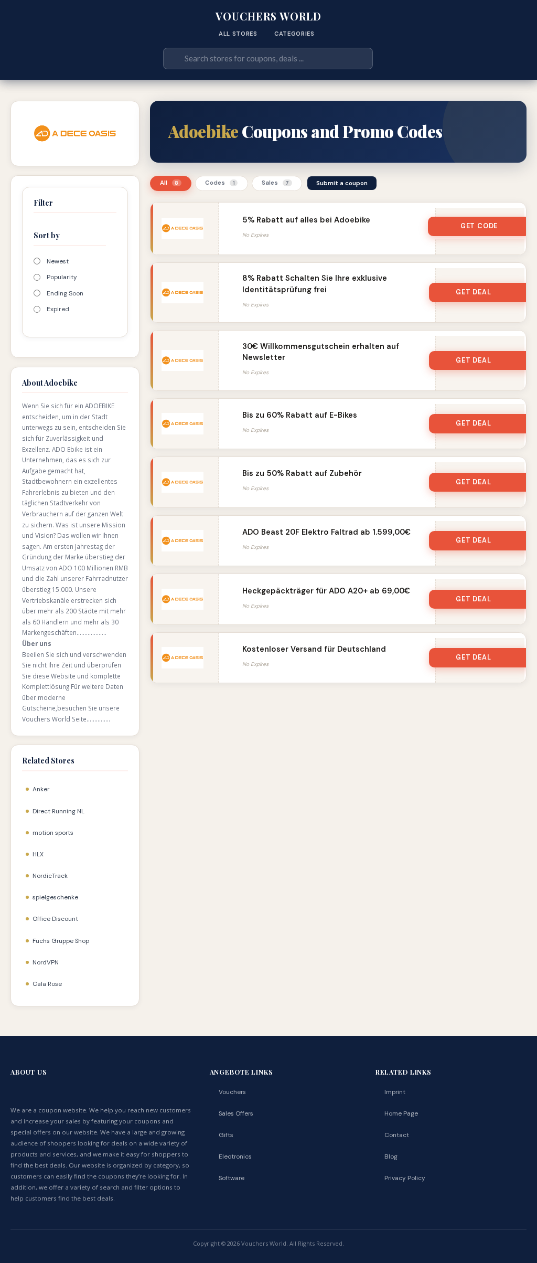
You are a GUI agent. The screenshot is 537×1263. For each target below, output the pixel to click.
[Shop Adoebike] (75, 132)
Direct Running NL (58, 811)
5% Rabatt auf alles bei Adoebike (306, 220)
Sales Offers (236, 1113)
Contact (396, 1135)
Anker (41, 789)
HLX (38, 854)
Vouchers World (268, 16)
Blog (391, 1156)
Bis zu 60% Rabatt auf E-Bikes (299, 415)
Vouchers (232, 1092)
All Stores (238, 33)
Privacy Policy (404, 1178)
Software (231, 1178)
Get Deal (473, 292)
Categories (294, 33)
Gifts (226, 1135)
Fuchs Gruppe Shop (61, 941)
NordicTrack (50, 876)
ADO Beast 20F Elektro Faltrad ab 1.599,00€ (326, 532)
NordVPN (46, 962)
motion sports (53, 833)
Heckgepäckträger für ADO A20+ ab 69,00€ (326, 591)
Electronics (235, 1156)
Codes (220, 183)
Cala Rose (47, 984)
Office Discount (55, 919)
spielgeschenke (55, 897)
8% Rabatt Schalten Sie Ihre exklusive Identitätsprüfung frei (314, 283)
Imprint (394, 1092)
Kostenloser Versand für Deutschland (314, 649)
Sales (275, 183)
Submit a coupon (342, 183)
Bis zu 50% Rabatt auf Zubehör (302, 473)
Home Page (401, 1113)
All (169, 183)
